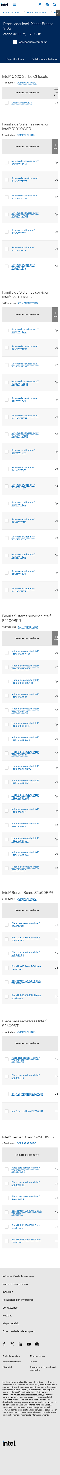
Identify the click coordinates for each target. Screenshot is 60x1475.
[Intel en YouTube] (29, 1345)
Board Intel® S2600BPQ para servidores (26, 968)
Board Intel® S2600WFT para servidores (26, 1241)
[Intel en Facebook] (4, 1345)
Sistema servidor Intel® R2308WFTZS (23, 555)
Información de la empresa (18, 1276)
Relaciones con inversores (17, 1300)
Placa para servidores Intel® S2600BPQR (26, 925)
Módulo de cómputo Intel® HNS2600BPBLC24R (25, 681)
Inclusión (7, 1292)
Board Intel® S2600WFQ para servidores (27, 1212)
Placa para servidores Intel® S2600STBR (26, 1059)
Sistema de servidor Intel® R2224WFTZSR (25, 331)
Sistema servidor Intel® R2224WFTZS (23, 504)
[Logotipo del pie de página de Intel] (9, 1443)
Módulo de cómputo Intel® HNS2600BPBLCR (25, 667)
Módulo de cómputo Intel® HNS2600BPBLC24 (25, 768)
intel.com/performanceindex (29, 1394)
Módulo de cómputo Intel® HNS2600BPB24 (25, 854)
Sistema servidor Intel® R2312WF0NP (23, 521)
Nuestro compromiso (15, 1284)
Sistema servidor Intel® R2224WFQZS (23, 469)
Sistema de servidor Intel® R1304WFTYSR (25, 180)
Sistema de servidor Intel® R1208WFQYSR (25, 214)
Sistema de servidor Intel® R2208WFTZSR (25, 417)
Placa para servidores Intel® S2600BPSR (26, 953)
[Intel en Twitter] (12, 1345)
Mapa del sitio (10, 1323)
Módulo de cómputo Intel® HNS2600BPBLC (25, 782)
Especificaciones (15, 59)
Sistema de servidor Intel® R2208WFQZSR (25, 434)
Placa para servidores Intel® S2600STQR (26, 1077)
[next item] (58, 13)
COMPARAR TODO (26, 82)
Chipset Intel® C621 (22, 102)
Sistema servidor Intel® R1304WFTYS (23, 249)
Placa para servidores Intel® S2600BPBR (26, 939)
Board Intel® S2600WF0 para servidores (26, 1227)
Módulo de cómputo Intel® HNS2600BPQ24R (25, 653)
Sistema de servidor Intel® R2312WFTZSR (25, 365)
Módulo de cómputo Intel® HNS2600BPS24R (25, 739)
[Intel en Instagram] (37, 1345)
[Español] (47, 4)
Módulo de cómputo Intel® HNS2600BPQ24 (25, 796)
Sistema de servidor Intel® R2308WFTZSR (25, 348)
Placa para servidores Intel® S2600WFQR (26, 1169)
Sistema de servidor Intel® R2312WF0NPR (25, 382)
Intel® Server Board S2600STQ (27, 1111)
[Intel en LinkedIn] (20, 1345)
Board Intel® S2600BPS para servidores (26, 982)
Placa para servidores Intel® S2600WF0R (26, 1198)
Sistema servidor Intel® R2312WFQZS (23, 486)
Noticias (7, 1315)
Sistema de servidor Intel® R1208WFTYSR (25, 162)
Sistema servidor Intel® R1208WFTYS (23, 266)
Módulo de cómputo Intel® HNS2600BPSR (25, 696)
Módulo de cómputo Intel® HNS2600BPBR (25, 753)
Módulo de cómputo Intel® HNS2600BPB (25, 868)
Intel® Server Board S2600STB (27, 1093)
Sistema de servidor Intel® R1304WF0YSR (25, 197)
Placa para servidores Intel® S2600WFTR (26, 1184)
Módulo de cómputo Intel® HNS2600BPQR (25, 710)
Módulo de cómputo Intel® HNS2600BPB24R (25, 725)
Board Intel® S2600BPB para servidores (26, 996)
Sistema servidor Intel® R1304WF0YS (23, 232)
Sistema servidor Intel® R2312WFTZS (23, 573)
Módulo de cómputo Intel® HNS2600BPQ (25, 811)
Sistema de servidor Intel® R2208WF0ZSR (25, 400)
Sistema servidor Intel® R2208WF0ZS (23, 538)
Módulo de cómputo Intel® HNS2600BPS (25, 825)
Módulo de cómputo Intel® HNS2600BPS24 (25, 839)
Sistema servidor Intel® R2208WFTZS (23, 590)
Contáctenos (10, 1307)
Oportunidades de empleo (18, 1331)
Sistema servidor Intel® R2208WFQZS (23, 452)
